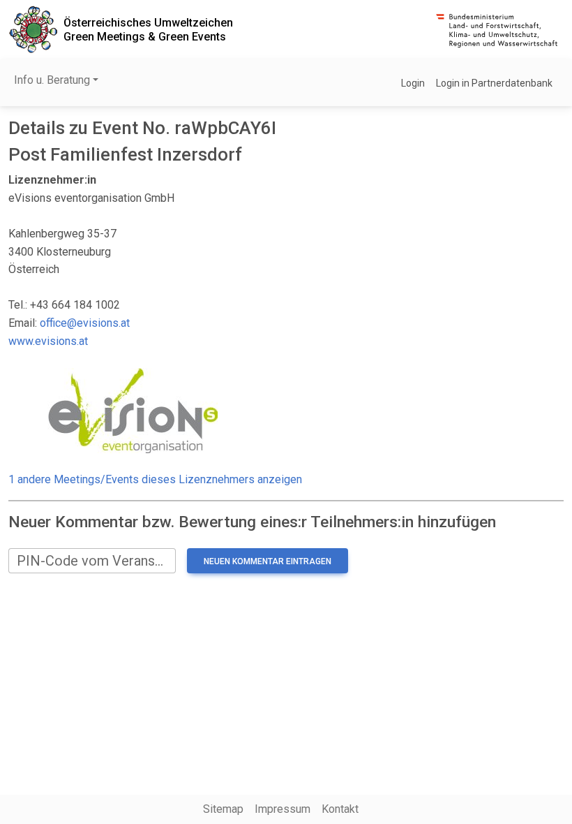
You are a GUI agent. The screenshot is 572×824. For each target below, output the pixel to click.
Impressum (282, 809)
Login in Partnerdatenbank (494, 83)
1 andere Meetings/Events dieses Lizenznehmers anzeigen (155, 479)
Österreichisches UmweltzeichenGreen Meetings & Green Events (148, 29)
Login (413, 83)
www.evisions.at (48, 341)
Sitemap (223, 809)
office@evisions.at (85, 323)
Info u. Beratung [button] (52, 80)
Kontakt (340, 809)
